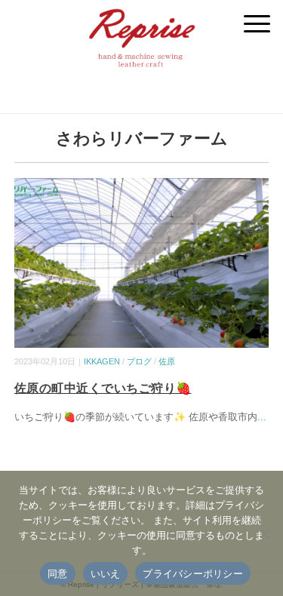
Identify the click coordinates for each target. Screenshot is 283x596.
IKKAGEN (102, 361)
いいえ (106, 573)
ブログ (139, 361)
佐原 (166, 361)
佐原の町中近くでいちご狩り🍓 (103, 388)
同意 (58, 573)
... (261, 416)
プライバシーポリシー (193, 573)
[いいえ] (264, 533)
